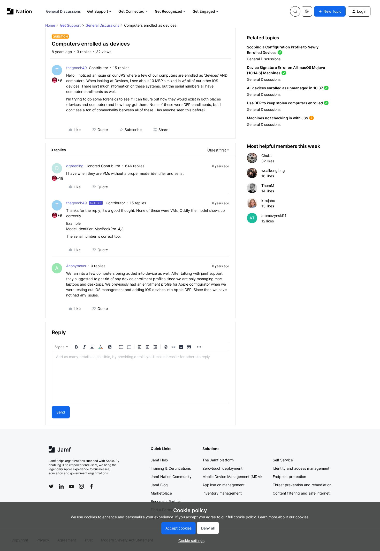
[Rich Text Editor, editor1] (140, 378)
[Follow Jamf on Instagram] (81, 486)
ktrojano (268, 200)
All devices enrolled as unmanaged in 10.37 (285, 88)
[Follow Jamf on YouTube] (71, 486)
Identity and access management (301, 468)
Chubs (266, 155)
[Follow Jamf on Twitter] (51, 486)
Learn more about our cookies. (283, 517)
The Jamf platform (218, 460)
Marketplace (161, 493)
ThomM (267, 185)
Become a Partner (166, 501)
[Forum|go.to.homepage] (19, 11)
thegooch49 (76, 68)
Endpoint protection (289, 476)
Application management (223, 485)
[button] (330, 11)
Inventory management (222, 493)
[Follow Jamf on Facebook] (91, 486)
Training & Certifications (171, 468)
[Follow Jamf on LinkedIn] (61, 486)
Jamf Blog (159, 485)
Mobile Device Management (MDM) (232, 476)
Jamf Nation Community (171, 476)
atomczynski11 (273, 215)
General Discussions (63, 11)
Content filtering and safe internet (301, 493)
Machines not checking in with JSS (277, 118)
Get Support (97, 11)
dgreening (74, 166)
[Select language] (307, 11)
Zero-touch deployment (222, 468)
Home (50, 25)
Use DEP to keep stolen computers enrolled (285, 103)
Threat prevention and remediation (302, 485)
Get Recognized (168, 11)
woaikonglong (273, 170)
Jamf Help (159, 460)
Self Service (283, 460)
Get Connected (131, 11)
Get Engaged (204, 11)
